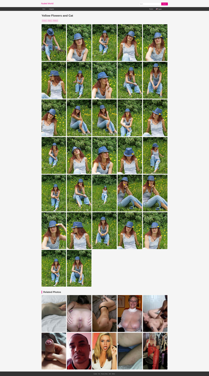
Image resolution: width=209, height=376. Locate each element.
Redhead (55, 20)
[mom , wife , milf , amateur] (79, 331)
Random (151, 9)
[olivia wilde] (54, 331)
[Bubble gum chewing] (104, 369)
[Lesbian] (155, 331)
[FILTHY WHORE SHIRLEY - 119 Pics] (155, 369)
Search (164, 4)
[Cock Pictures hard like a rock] (54, 369)
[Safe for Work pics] (79, 369)
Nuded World (47, 3)
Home (43, 9)
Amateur (44, 20)
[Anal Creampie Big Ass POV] (130, 369)
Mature (50, 20)
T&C (99, 373)
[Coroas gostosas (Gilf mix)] (130, 331)
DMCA (113, 373)
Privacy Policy (104, 373)
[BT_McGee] (104, 331)
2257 (110, 373)
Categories (51, 9)
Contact (95, 373)
